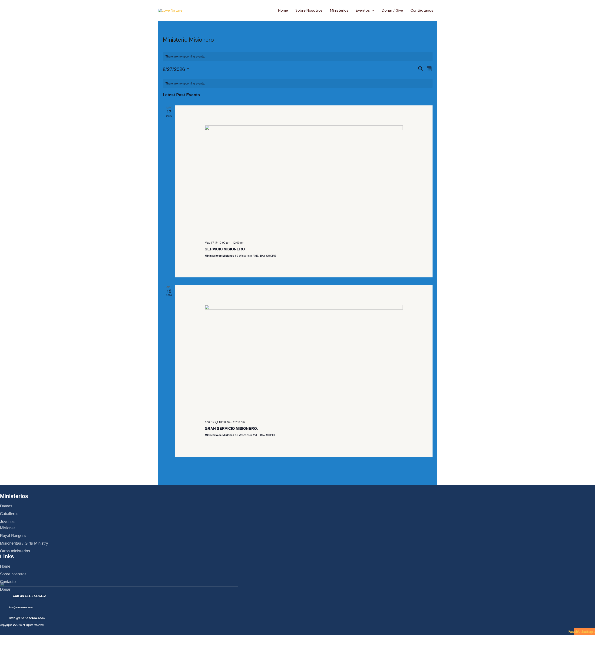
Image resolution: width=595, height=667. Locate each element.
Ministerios (339, 10)
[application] (372, 10)
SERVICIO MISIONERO (225, 249)
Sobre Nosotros (309, 10)
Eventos (363, 10)
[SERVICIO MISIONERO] (304, 181)
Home (283, 10)
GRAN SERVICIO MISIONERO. (231, 428)
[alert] (298, 56)
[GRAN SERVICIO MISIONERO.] (304, 360)
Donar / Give (392, 10)
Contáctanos (421, 10)
